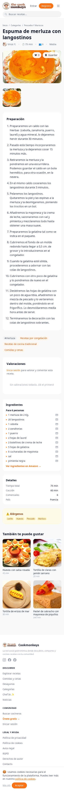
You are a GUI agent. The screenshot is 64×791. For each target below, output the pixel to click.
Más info (7, 785)
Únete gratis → (11, 718)
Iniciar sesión (10, 724)
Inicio (5, 25)
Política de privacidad (14, 737)
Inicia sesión (13, 370)
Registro (46, 5)
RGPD (6, 753)
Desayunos (9, 684)
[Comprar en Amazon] (56, 415)
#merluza (10, 338)
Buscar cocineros (12, 713)
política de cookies (25, 778)
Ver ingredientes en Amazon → (23, 466)
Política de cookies (13, 743)
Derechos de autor (13, 758)
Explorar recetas (12, 673)
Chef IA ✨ (8, 694)
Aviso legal (8, 748)
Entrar (33, 5)
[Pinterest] (14, 660)
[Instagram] (4, 660)
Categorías (16, 25)
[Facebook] (9, 660)
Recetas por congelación (33, 338)
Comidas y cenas (14, 349)
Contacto (7, 764)
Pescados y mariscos (33, 25)
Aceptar (19, 785)
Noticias (7, 699)
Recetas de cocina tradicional (21, 344)
